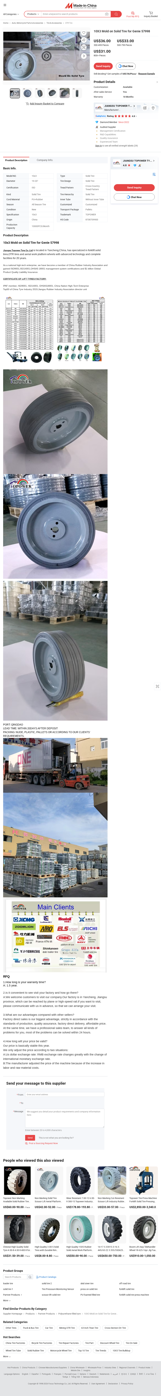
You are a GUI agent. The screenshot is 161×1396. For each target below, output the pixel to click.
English (25, 1374)
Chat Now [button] (127, 66)
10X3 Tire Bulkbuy (121, 1350)
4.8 (125, 165)
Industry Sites (110, 1367)
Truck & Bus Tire (31, 1327)
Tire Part (89, 1342)
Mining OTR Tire (67, 1327)
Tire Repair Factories (69, 1342)
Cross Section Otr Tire (115, 1327)
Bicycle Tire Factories (42, 1342)
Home (5, 23)
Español (35, 1374)
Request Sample (146, 73)
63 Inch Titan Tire (89, 1327)
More (6, 1356)
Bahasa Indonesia (91, 1377)
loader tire (8, 1283)
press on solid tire (88, 1289)
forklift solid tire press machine (134, 1294)
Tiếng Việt (75, 1377)
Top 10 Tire (83, 1350)
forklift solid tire (126, 1289)
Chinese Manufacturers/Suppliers (53, 1367)
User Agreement (98, 1383)
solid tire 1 (8, 1289)
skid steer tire (86, 1283)
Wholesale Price (94, 1367)
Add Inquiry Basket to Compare (47, 103)
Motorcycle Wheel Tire (61, 1350)
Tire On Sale (131, 1342)
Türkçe (65, 1377)
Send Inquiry (103, 66)
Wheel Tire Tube (13, 1350)
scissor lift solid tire (51, 1294)
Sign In (98, 145)
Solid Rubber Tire (35, 1350)
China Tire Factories (15, 1342)
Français (57, 1374)
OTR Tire (68, 23)
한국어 (124, 1374)
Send (30, 1137)
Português (46, 1374)
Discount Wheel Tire (109, 1342)
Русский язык (70, 1374)
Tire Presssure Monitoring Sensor (58, 1289)
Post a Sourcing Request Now (41, 1143)
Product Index (144, 1367)
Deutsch (92, 1374)
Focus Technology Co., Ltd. (60, 1383)
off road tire (125, 1283)
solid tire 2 (47, 1283)
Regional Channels (127, 1367)
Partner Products (11, 1294)
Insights (86, 1370)
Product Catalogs (47, 1276)
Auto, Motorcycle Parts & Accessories (27, 23)
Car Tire (49, 1327)
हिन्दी (141, 1374)
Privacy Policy (127, 1383)
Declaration (113, 1383)
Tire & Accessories (54, 23)
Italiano (83, 1374)
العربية (115, 1374)
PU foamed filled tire (90, 1294)
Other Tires (11, 1327)
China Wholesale (77, 1367)
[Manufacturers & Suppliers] (80, 5)
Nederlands (104, 1374)
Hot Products (13, 1367)
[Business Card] (154, 174)
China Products (28, 1367)
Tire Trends (100, 1350)
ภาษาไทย (150, 1374)
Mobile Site (75, 1370)
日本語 (133, 1374)
